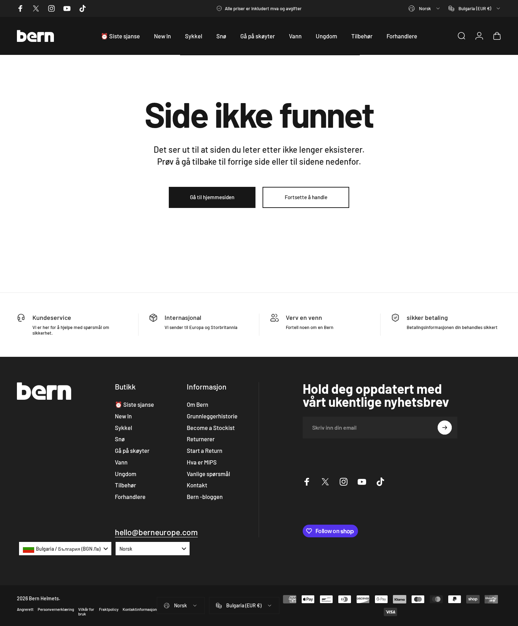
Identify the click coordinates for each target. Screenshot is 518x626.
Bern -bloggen (205, 496)
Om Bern (197, 404)
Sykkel (123, 427)
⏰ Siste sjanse (134, 404)
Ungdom (125, 473)
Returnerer (201, 438)
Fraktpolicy (108, 609)
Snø (120, 438)
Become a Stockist (211, 427)
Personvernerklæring (56, 609)
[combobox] (424, 8)
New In (123, 415)
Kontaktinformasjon (140, 609)
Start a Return (204, 450)
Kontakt (197, 484)
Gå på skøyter (132, 450)
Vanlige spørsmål (208, 473)
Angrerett (25, 609)
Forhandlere (130, 496)
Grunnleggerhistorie (212, 415)
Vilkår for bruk (86, 611)
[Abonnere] (445, 428)
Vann (121, 462)
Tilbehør (125, 484)
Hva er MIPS (202, 462)
